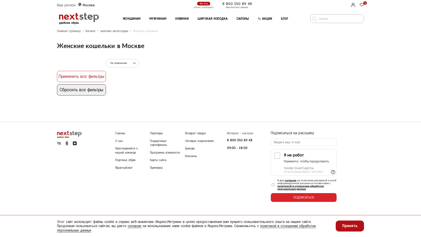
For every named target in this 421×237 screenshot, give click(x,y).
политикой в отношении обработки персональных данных (300, 187)
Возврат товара (195, 133)
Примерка (156, 167)
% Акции (265, 18)
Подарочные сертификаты (158, 143)
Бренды (190, 148)
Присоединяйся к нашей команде (126, 150)
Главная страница (69, 31)
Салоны (242, 18)
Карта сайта (158, 160)
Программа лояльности (165, 152)
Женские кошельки (145, 31)
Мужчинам (157, 18)
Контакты (191, 156)
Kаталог (91, 31)
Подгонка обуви (125, 160)
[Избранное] (362, 5)
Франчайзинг (124, 167)
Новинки (182, 18)
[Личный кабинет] (352, 4)
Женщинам (132, 18)
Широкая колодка (213, 18)
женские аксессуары (114, 31)
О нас (119, 141)
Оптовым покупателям (199, 141)
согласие (290, 180)
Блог (284, 18)
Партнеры (156, 133)
